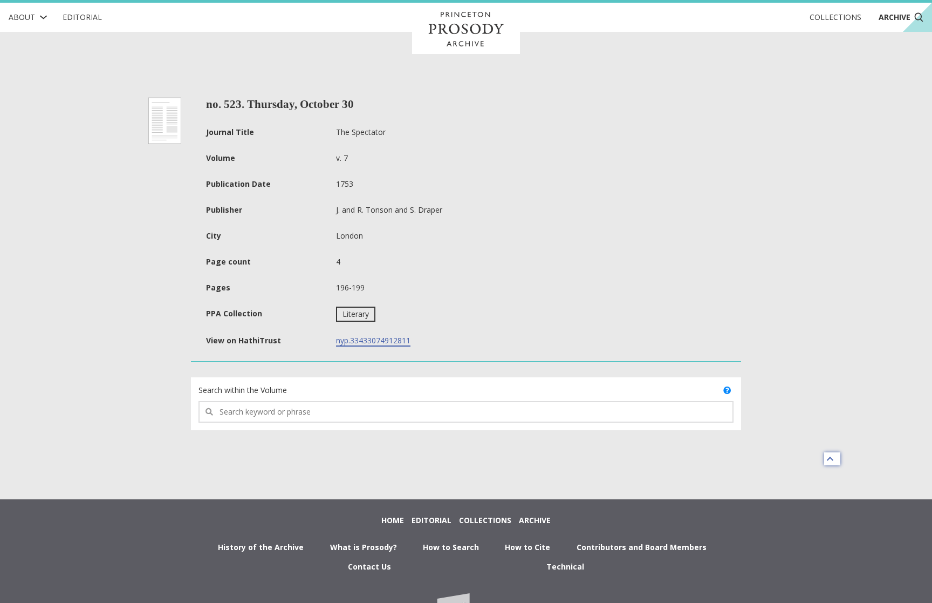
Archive (535, 520)
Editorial (82, 17)
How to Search (451, 547)
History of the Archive (261, 547)
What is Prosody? (363, 547)
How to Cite (527, 547)
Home (392, 520)
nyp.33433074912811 (373, 340)
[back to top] (832, 458)
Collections (835, 17)
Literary (355, 314)
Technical (565, 566)
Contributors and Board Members (642, 547)
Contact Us (369, 566)
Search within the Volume (242, 390)
